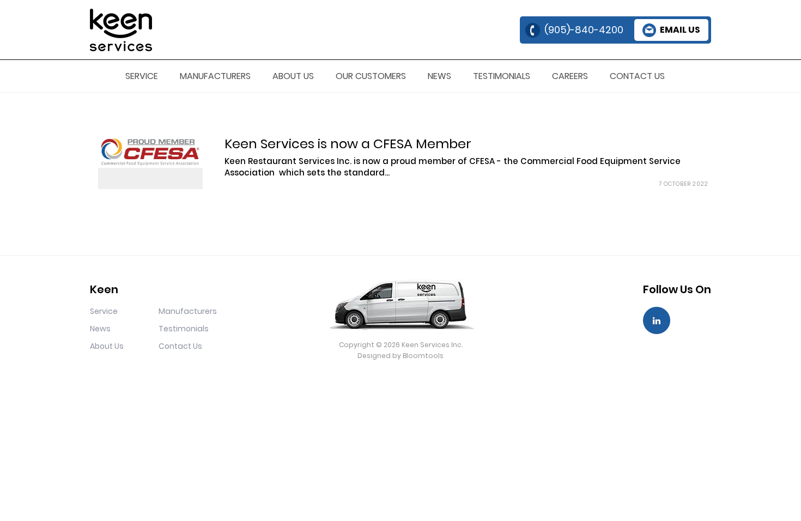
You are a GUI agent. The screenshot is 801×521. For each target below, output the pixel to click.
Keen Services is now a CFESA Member (347, 144)
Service (141, 76)
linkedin (656, 320)
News (439, 76)
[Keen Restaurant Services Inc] (121, 29)
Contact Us (637, 76)
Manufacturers (215, 76)
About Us (293, 76)
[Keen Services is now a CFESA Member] (150, 152)
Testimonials (501, 76)
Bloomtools (423, 355)
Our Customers (371, 76)
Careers (570, 76)
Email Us (680, 29)
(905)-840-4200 (583, 30)
